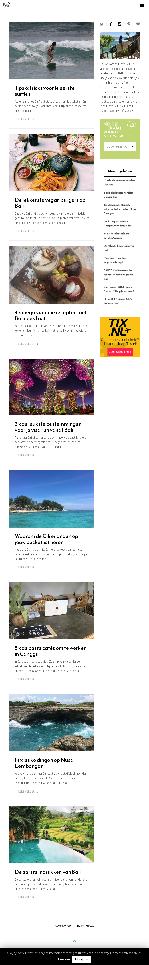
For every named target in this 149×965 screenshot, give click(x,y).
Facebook (62, 926)
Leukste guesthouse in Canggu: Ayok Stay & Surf (118, 223)
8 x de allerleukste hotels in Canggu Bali (118, 195)
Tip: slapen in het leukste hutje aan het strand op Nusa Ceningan (120, 209)
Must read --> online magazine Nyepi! (115, 260)
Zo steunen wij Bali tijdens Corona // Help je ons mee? (119, 289)
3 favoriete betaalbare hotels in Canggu (116, 236)
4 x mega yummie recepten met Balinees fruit (51, 315)
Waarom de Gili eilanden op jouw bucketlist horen (46, 539)
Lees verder (26, 119)
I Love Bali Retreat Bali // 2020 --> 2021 (118, 301)
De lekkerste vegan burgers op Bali (50, 203)
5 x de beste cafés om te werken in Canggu (51, 651)
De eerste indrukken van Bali (48, 872)
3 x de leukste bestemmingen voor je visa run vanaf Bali (48, 427)
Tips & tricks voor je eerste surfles (45, 91)
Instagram (86, 926)
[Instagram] (119, 24)
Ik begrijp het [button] (81, 959)
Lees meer (65, 959)
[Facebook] (111, 24)
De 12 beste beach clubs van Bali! (119, 248)
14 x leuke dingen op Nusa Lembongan (44, 763)
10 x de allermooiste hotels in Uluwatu (119, 182)
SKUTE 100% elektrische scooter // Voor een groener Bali (119, 274)
